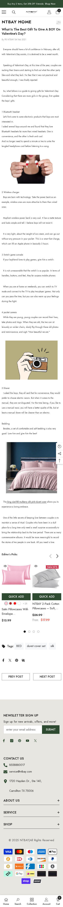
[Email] (23, 660)
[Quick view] (5, 566)
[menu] (4, 12)
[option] (16, 594)
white (19, 603)
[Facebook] (3, 660)
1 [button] (25, 632)
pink (6, 603)
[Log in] (49, 12)
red (15, 603)
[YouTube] (27, 740)
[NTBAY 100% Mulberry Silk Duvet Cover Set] (31, 467)
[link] (18, 901)
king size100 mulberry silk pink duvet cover (26, 501)
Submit (51, 730)
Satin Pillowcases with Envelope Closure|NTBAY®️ (15, 611)
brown (10, 603)
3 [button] (34, 632)
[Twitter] (10, 660)
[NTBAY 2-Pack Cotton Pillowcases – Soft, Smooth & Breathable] (46, 577)
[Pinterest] (16, 660)
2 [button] (29, 632)
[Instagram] (11, 740)
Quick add (16, 597)
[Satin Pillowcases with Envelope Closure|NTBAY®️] (16, 577)
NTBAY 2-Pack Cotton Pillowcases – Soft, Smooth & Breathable (45, 606)
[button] (57, 556)
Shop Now (50, 3)
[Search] (14, 12)
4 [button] (38, 632)
